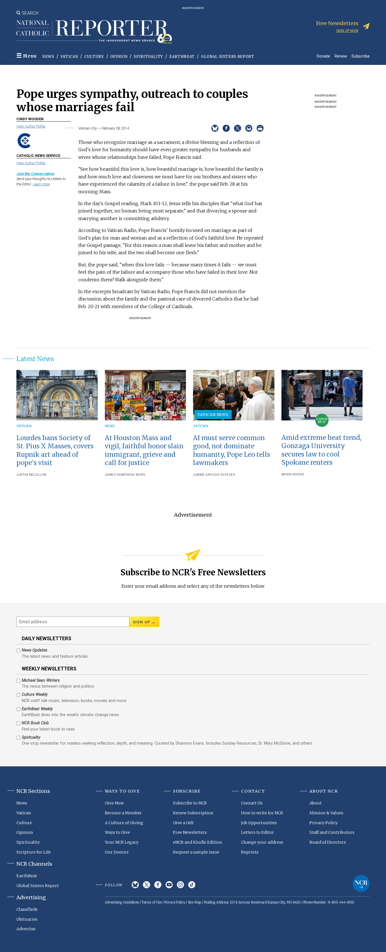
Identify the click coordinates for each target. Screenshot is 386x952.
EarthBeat (182, 56)
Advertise (26, 928)
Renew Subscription (193, 812)
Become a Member (123, 812)
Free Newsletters (190, 832)
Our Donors (117, 852)
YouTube (169, 884)
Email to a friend (248, 128)
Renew (341, 56)
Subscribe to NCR (190, 803)
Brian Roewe (293, 474)
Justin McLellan (31, 475)
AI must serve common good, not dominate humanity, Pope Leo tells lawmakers (231, 450)
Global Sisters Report (227, 56)
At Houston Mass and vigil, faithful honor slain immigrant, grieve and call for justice (144, 450)
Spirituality (148, 56)
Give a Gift (183, 822)
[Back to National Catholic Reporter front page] (94, 32)
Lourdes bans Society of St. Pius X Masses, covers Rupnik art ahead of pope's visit (55, 450)
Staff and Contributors (331, 832)
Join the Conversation (35, 174)
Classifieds (27, 909)
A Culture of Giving (124, 822)
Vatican (69, 56)
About (315, 803)
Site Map (194, 902)
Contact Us (252, 803)
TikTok (191, 884)
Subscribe (361, 56)
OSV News (136, 475)
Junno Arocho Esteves (214, 475)
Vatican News (213, 414)
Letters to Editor (257, 832)
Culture (94, 56)
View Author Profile (30, 126)
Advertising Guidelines (122, 902)
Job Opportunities (259, 822)
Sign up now (347, 30)
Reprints (250, 852)
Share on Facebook (226, 128)
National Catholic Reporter (361, 883)
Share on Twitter (237, 128)
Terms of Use (152, 902)
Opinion (119, 56)
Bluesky (135, 884)
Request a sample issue (196, 852)
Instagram (180, 884)
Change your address (262, 842)
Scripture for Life (33, 852)
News (48, 56)
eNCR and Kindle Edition (197, 842)
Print (260, 128)
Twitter (146, 884)
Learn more (41, 184)
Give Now (114, 803)
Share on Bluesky (214, 128)
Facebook (157, 884)
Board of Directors (327, 842)
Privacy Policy (323, 822)
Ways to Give (117, 832)
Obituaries (27, 919)
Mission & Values (326, 812)
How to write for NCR (262, 812)
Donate (323, 56)
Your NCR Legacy (121, 842)
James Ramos (117, 475)
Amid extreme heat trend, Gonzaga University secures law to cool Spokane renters (321, 450)
